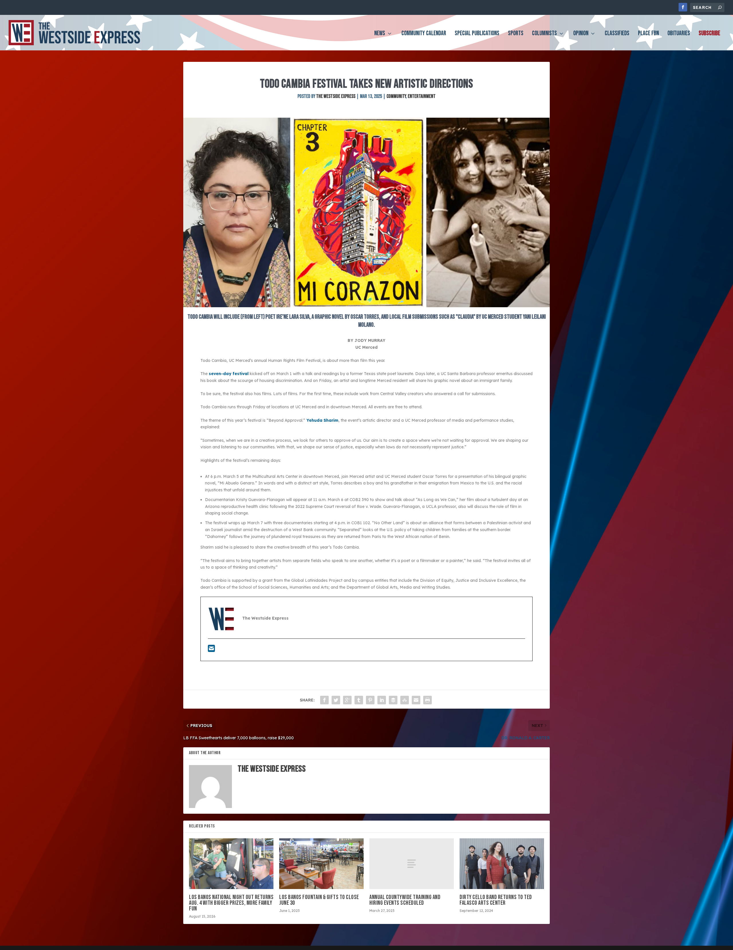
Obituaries (678, 34)
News (379, 34)
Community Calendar (423, 34)
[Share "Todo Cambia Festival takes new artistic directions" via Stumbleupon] (404, 700)
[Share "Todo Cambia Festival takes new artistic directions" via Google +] (347, 700)
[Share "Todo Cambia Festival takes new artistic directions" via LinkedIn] (381, 700)
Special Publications (477, 34)
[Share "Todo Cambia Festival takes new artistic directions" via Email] (416, 700)
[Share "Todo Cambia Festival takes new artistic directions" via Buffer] (393, 700)
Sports (515, 34)
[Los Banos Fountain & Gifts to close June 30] (321, 863)
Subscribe (709, 34)
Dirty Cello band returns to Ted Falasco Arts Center (496, 900)
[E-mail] (211, 650)
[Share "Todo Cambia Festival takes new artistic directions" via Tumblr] (358, 700)
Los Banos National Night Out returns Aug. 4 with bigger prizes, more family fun (231, 903)
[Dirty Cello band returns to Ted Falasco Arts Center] (502, 863)
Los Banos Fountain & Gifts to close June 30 (319, 900)
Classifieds (617, 34)
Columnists (544, 34)
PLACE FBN (648, 34)
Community (396, 96)
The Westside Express (335, 96)
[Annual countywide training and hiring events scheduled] (411, 863)
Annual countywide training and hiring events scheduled (404, 900)
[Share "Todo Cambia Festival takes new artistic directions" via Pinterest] (370, 700)
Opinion (580, 34)
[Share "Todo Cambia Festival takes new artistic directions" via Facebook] (324, 700)
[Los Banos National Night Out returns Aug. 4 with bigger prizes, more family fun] (231, 863)
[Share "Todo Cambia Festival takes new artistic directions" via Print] (427, 700)
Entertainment (422, 96)
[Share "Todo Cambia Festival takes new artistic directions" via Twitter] (336, 700)
